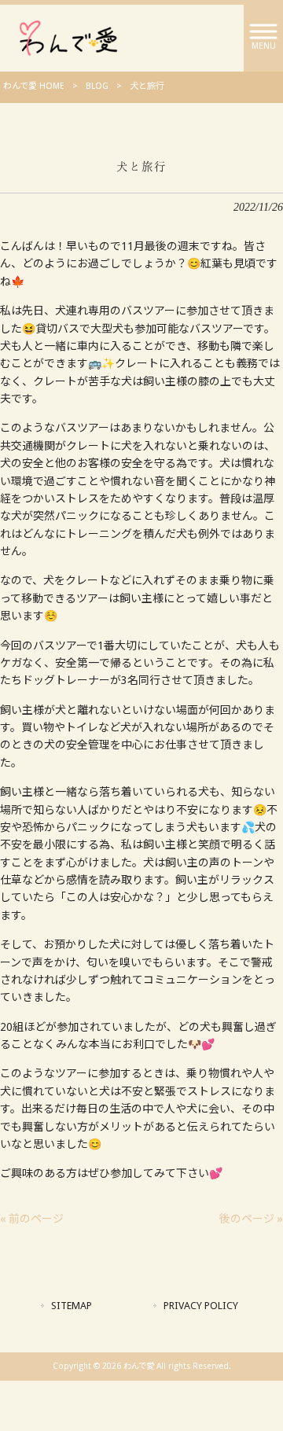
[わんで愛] (68, 37)
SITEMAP (71, 1305)
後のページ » (251, 1218)
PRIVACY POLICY (201, 1305)
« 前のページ (32, 1218)
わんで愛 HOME (33, 86)
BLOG (97, 86)
